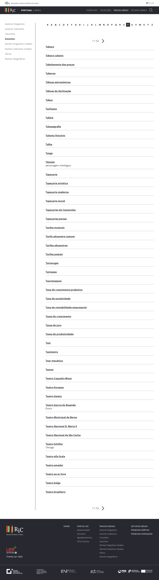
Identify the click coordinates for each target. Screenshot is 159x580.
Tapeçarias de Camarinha (61, 209)
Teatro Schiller (54, 443)
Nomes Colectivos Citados (112, 549)
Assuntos (104, 541)
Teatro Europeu (55, 387)
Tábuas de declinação (58, 91)
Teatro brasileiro (55, 491)
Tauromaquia (53, 280)
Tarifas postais (54, 254)
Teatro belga (53, 482)
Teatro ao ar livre (56, 474)
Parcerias (81, 534)
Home (67, 526)
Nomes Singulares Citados (112, 545)
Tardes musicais (55, 227)
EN (152, 3)
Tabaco (50, 46)
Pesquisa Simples (140, 530)
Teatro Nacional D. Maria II (61, 426)
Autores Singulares (108, 530)
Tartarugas (52, 263)
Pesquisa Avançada (141, 534)
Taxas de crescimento (58, 316)
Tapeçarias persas (56, 218)
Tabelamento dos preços (60, 64)
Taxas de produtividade (60, 334)
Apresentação (83, 530)
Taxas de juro (53, 325)
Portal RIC (92, 10)
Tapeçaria (51, 174)
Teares (49, 369)
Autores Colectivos (108, 534)
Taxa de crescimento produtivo (64, 289)
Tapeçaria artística (57, 183)
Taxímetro (52, 351)
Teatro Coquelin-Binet (59, 378)
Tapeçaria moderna (57, 192)
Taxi (48, 342)
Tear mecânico (54, 360)
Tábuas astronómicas (58, 82)
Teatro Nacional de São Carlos (63, 435)
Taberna (50, 73)
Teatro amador (54, 465)
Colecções (105, 10)
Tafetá (49, 117)
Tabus (49, 100)
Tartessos (51, 271)
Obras (102, 553)
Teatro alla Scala (55, 456)
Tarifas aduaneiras (57, 245)
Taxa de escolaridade (58, 298)
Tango (49, 153)
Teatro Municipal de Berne (61, 417)
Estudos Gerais (139, 10)
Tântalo (50, 162)
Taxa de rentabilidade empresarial (66, 307)
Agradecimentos (84, 537)
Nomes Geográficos (109, 557)
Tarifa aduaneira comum (60, 236)
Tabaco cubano (54, 55)
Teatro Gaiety (54, 396)
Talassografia (53, 126)
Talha (49, 144)
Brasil (38, 10)
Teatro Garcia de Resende (61, 405)
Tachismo (51, 108)
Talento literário (55, 135)
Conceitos (104, 537)
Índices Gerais (121, 10)
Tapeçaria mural (55, 200)
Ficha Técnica (83, 541)
